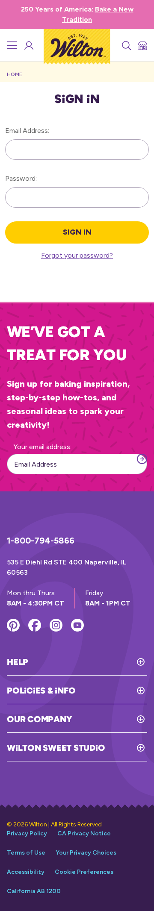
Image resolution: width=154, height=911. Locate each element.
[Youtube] (77, 625)
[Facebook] (34, 625)
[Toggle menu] (12, 45)
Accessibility (25, 872)
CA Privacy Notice (84, 833)
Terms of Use (26, 852)
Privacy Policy (27, 833)
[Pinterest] (13, 625)
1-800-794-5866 (40, 540)
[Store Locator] (142, 45)
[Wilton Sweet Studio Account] (28, 45)
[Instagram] (56, 625)
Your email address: (42, 447)
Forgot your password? (77, 255)
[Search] (126, 45)
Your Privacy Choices (86, 852)
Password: (21, 178)
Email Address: (27, 130)
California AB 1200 (34, 891)
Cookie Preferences (84, 872)
